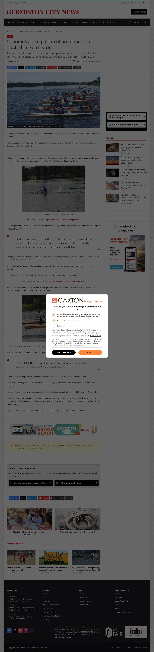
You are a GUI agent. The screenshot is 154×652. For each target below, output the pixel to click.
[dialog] (77, 326)
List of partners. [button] (95, 336)
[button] (77, 326)
